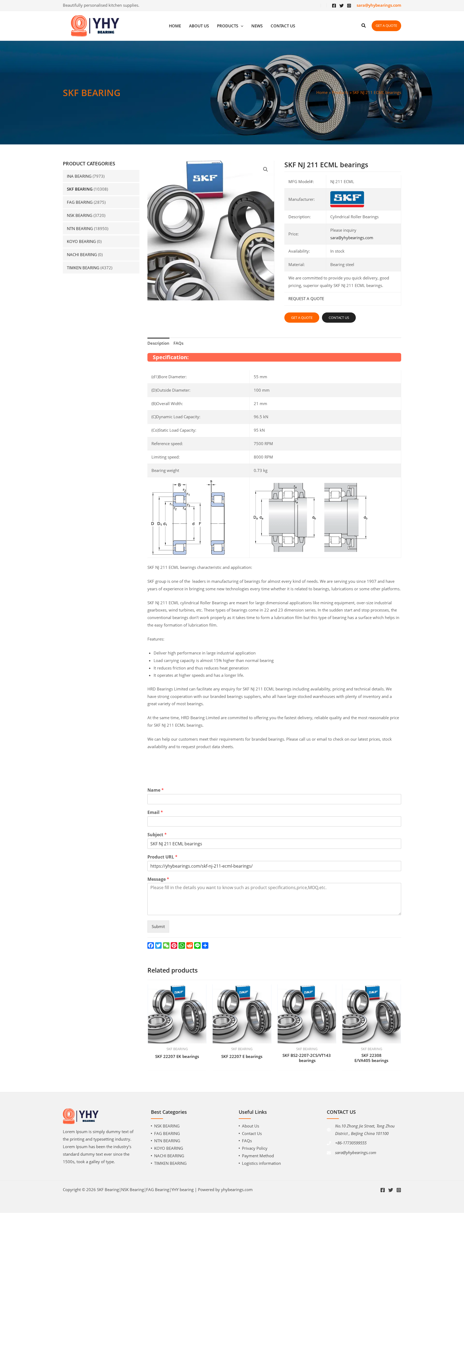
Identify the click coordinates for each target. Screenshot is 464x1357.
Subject (157, 835)
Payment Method (258, 1155)
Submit (158, 926)
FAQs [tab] (178, 343)
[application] (240, 26)
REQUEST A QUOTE (306, 298)
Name (155, 790)
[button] (265, 169)
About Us (250, 1126)
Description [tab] (158, 343)
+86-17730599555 (351, 1142)
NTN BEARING (80, 228)
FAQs (247, 1140)
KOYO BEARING (81, 241)
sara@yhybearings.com (351, 237)
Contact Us (252, 1133)
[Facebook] (334, 5)
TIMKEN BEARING (83, 267)
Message (158, 879)
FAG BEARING (80, 202)
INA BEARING (79, 176)
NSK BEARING (79, 215)
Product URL (162, 857)
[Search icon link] (363, 26)
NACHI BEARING (82, 254)
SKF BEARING (80, 189)
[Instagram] (349, 5)
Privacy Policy (254, 1148)
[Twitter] (341, 5)
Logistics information (261, 1163)
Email (155, 812)
